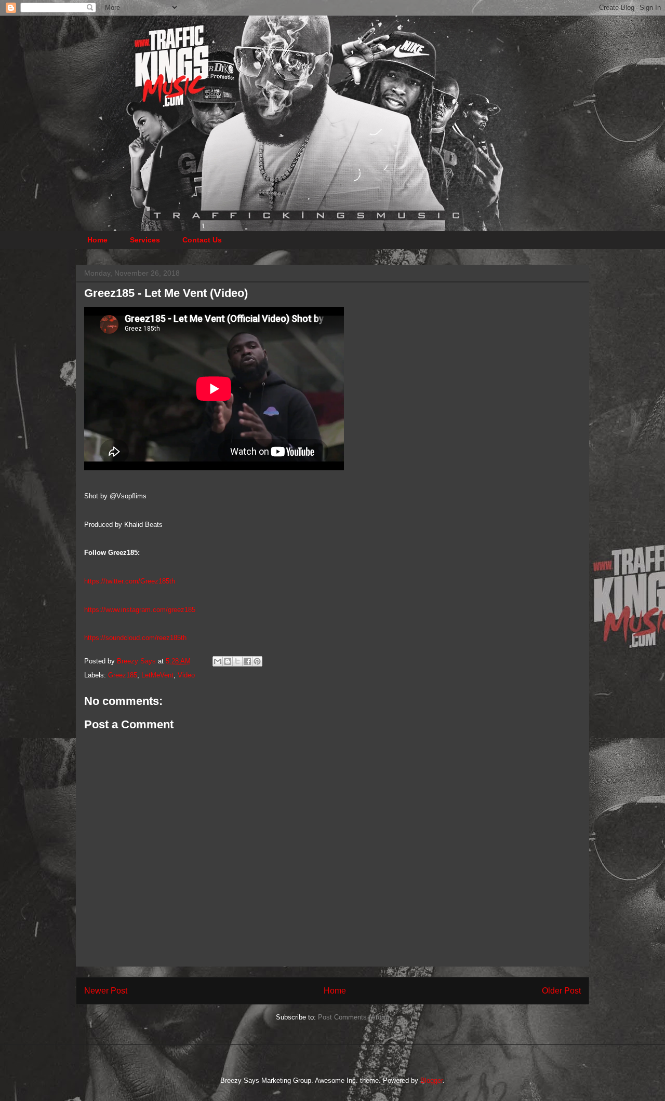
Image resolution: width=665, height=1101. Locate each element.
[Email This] (217, 661)
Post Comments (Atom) (353, 1017)
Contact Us (202, 240)
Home (97, 240)
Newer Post (105, 990)
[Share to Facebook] (247, 661)
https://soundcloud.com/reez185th (135, 638)
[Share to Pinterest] (257, 661)
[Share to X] (237, 661)
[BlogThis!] (227, 661)
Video (186, 675)
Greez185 (122, 675)
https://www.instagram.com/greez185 (139, 610)
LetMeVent (157, 675)
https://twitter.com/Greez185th (129, 581)
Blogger (431, 1080)
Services (145, 240)
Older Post (561, 990)
